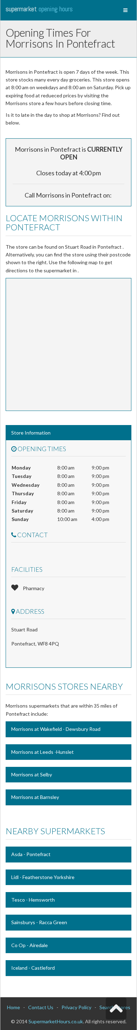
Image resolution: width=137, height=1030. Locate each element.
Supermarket (39, 8)
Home (13, 1007)
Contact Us (40, 1007)
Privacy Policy (76, 1007)
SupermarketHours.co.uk (55, 1021)
